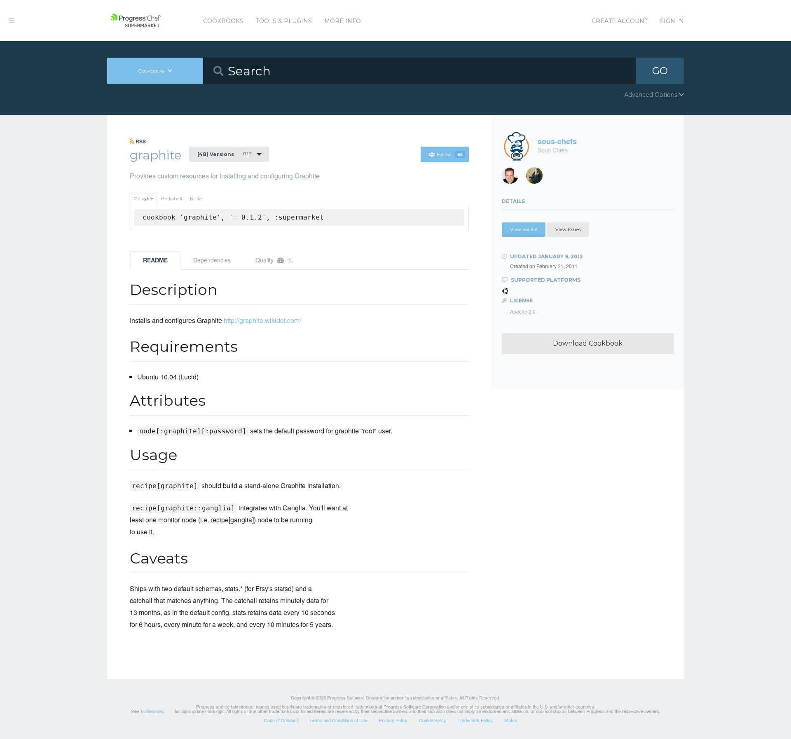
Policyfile (143, 198)
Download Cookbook (588, 343)
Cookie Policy (432, 720)
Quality (274, 260)
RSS (140, 141)
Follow (450, 154)
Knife (196, 198)
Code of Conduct (281, 720)
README (155, 260)
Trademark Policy (475, 720)
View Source (523, 229)
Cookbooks (223, 21)
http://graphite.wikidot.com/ (262, 320)
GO (660, 71)
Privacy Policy (393, 720)
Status (510, 720)
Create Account (620, 21)
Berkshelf (172, 198)
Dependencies (212, 260)
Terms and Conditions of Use (338, 720)
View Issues (567, 229)
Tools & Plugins (284, 21)
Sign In (672, 21)
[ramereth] (513, 177)
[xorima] (537, 177)
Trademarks (152, 711)
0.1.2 (224, 154)
